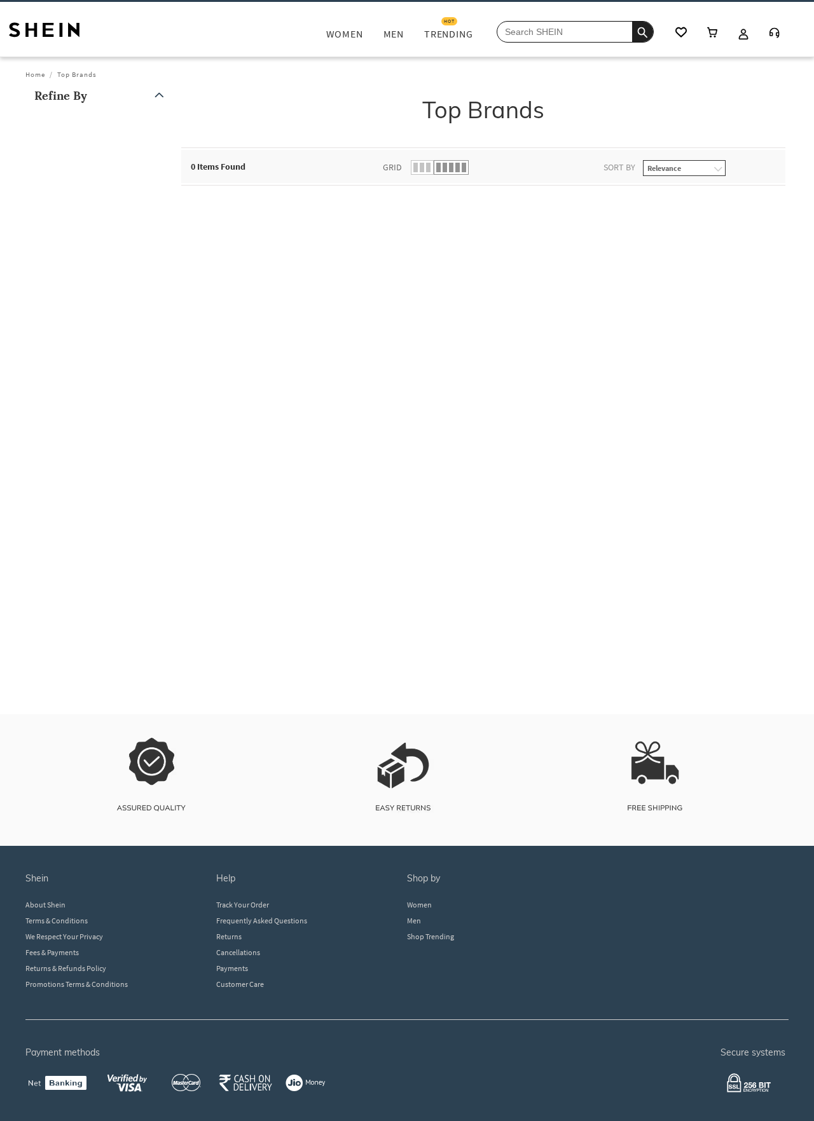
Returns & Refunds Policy (65, 968)
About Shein (45, 904)
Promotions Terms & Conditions (76, 984)
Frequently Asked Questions (261, 920)
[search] (642, 32)
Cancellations (238, 952)
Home (35, 74)
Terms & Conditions (56, 920)
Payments (232, 968)
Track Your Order (242, 904)
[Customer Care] (774, 34)
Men (414, 920)
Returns (229, 936)
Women (419, 904)
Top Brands (77, 74)
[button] (101, 95)
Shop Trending (430, 936)
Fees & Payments (52, 952)
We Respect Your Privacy (64, 936)
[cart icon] (712, 33)
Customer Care (240, 984)
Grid (392, 167)
